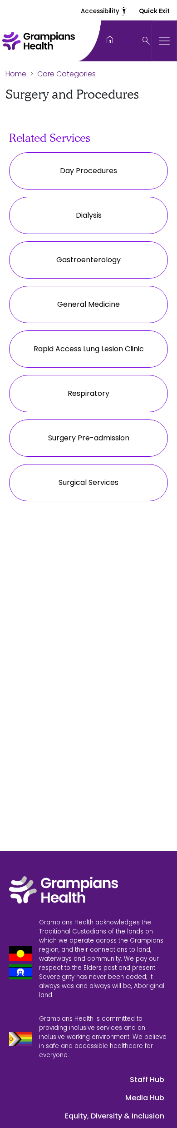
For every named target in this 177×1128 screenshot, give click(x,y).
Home (15, 74)
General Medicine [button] (88, 304)
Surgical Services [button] (88, 482)
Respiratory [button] (88, 393)
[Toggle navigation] (164, 40)
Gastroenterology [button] (88, 260)
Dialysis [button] (89, 215)
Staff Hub (147, 1079)
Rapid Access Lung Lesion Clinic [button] (89, 349)
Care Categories (66, 74)
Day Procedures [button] (88, 170)
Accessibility (104, 11)
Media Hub (144, 1098)
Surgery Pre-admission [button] (88, 438)
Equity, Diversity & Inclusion (114, 1116)
